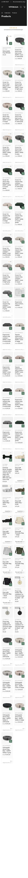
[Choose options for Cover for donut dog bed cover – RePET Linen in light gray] (23, 75)
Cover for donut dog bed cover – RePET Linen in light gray (19, 85)
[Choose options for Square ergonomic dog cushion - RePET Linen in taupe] (23, 360)
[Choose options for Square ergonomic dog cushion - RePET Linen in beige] (23, 328)
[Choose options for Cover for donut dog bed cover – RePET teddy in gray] (23, 140)
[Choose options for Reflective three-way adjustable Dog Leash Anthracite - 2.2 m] (23, 773)
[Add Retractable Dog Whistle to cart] (10, 43)
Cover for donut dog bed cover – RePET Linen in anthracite (19, 53)
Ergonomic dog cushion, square (19, 303)
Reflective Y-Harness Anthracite (19, 852)
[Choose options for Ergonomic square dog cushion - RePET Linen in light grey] (10, 360)
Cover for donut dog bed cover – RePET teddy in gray (19, 150)
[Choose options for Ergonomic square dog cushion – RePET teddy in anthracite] (10, 393)
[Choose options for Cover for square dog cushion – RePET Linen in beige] (23, 241)
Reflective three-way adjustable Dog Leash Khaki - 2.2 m (7, 820)
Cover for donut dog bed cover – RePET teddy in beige (7, 150)
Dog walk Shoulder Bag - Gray (7, 563)
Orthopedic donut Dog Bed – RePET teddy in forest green (19, 751)
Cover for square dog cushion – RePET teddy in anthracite (19, 183)
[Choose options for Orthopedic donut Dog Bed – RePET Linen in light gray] (10, 676)
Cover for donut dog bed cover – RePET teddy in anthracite (19, 118)
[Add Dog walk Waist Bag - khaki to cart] (23, 493)
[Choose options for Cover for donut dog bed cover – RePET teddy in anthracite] (23, 108)
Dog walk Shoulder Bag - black (7, 593)
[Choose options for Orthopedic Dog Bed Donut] (10, 773)
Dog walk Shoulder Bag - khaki (19, 563)
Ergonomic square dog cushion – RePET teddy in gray (7, 435)
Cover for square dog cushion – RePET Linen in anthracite (7, 251)
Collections (7, 13)
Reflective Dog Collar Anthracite (18, 818)
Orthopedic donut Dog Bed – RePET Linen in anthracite (7, 653)
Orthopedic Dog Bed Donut (6, 781)
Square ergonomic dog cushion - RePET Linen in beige (19, 338)
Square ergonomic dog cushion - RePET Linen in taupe (19, 370)
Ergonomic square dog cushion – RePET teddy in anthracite (7, 403)
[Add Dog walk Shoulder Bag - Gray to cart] (10, 554)
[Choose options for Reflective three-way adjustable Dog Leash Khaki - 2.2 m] (10, 809)
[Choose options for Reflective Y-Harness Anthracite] (23, 843)
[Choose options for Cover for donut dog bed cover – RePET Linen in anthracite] (23, 43)
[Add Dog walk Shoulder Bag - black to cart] (10, 584)
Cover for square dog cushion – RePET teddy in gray (7, 305)
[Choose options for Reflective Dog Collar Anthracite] (23, 809)
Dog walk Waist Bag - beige (18, 469)
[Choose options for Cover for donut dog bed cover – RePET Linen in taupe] (10, 108)
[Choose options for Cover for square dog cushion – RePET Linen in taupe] (23, 268)
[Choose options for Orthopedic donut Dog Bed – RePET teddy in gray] (10, 741)
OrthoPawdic (19, 47)
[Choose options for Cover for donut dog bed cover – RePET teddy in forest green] (10, 173)
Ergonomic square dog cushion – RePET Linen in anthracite (7, 338)
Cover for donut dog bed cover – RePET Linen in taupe (7, 118)
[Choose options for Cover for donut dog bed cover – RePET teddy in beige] (10, 140)
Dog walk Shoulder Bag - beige (19, 533)
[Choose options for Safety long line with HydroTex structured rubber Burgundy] (23, 873)
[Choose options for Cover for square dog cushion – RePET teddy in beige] (10, 207)
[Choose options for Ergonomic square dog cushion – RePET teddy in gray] (10, 425)
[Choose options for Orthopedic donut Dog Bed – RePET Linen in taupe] (23, 676)
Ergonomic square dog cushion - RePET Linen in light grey (7, 370)
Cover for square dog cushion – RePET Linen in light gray (7, 278)
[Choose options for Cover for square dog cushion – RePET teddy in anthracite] (23, 173)
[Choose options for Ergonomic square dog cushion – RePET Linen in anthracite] (10, 328)
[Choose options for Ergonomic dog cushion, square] (23, 295)
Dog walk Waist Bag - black (6, 533)
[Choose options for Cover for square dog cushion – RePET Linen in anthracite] (10, 241)
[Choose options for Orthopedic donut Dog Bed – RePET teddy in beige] (23, 708)
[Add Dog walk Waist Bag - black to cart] (10, 523)
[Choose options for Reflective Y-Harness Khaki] (10, 873)
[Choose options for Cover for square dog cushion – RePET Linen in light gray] (10, 268)
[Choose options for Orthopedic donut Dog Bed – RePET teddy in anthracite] (10, 708)
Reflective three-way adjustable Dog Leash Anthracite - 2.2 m (19, 786)
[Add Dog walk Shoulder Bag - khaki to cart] (23, 554)
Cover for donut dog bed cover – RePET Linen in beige (7, 85)
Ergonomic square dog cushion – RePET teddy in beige (19, 403)
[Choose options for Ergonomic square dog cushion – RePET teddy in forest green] (23, 425)
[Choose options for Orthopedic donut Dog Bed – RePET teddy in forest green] (23, 741)
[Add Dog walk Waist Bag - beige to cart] (23, 460)
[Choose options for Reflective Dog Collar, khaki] (10, 843)
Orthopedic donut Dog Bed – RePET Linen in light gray (7, 686)
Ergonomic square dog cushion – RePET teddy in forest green (19, 436)
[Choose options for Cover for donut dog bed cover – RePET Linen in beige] (10, 75)
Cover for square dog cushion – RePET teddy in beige (7, 217)
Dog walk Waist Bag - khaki (18, 502)
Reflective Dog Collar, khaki (6, 852)
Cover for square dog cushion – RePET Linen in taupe (19, 278)
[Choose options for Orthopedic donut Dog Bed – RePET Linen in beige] (23, 643)
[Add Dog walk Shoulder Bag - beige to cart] (23, 523)
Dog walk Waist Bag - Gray (6, 502)
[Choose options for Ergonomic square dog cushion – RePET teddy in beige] (23, 393)
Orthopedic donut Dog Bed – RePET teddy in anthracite (7, 718)
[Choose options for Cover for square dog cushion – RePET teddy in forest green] (23, 207)
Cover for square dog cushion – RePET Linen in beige (19, 251)
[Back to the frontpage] (2, 12)
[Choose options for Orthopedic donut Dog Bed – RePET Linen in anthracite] (10, 643)
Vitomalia (18, 588)
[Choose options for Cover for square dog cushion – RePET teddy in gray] (10, 295)
